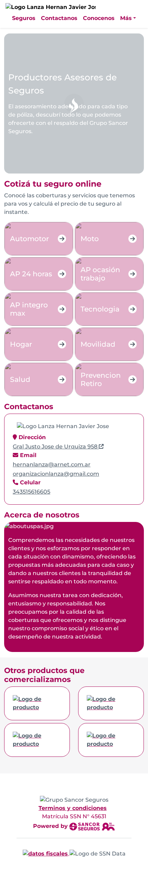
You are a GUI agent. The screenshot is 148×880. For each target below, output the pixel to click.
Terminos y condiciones (73, 808)
